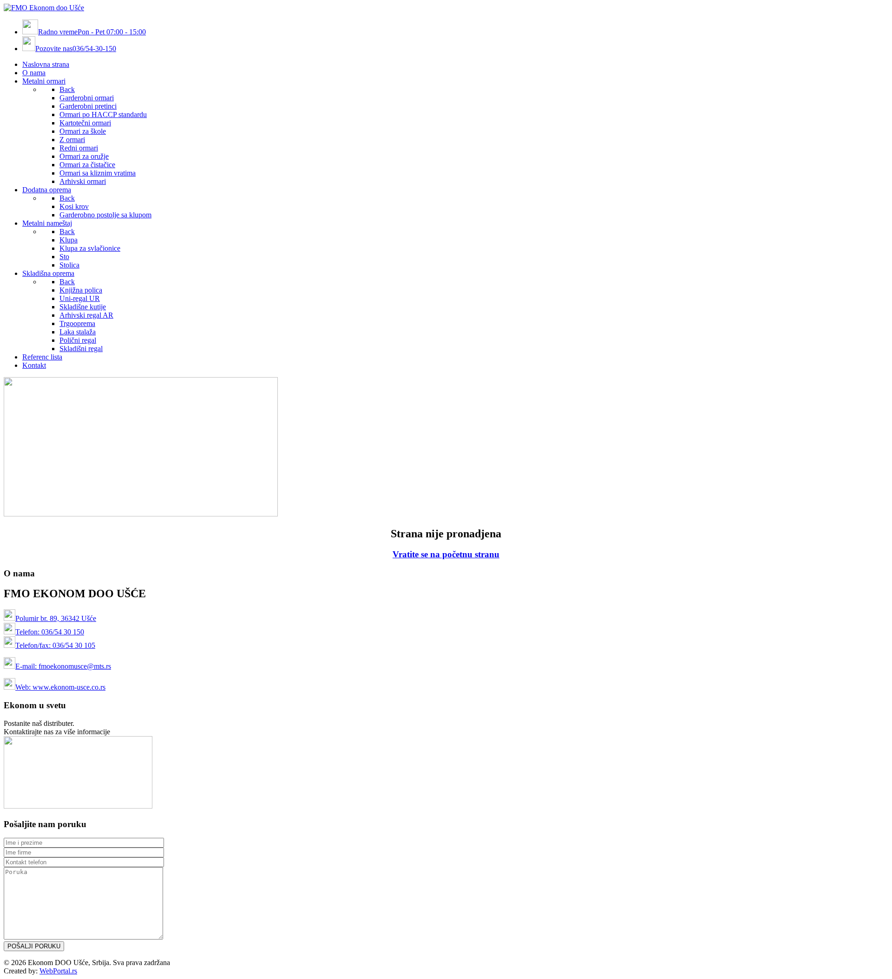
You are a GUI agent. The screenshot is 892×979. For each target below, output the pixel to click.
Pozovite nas (75, 48)
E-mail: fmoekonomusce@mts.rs (63, 666)
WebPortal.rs (58, 971)
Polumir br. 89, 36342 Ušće (55, 618)
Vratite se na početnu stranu (446, 554)
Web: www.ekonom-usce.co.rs (60, 687)
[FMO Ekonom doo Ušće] (44, 8)
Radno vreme (92, 32)
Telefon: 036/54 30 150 (49, 632)
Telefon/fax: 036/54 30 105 (55, 645)
